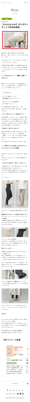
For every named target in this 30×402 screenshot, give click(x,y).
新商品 (6, 18)
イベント (12, 363)
